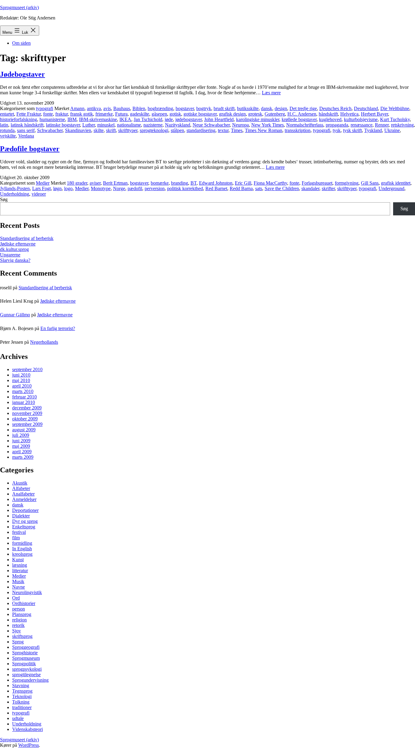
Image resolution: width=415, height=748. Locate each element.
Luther (88, 124)
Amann (77, 108)
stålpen (177, 130)
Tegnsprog (22, 691)
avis (107, 108)
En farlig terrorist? (57, 328)
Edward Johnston (215, 183)
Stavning (20, 685)
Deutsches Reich (335, 108)
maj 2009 (21, 446)
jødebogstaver (188, 119)
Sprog (18, 641)
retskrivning (402, 124)
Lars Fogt (41, 188)
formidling (22, 543)
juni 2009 (21, 440)
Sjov (16, 630)
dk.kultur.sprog (14, 249)
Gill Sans (370, 183)
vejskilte (8, 135)
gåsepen (159, 114)
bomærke (160, 183)
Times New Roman (263, 130)
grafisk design (232, 114)
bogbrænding (160, 108)
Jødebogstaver (22, 74)
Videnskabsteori (27, 729)
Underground (391, 188)
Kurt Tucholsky (395, 119)
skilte (99, 130)
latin (4, 124)
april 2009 (22, 451)
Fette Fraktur (28, 114)
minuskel (106, 124)
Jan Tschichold (148, 119)
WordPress (28, 745)
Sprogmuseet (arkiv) (19, 7)
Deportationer (25, 510)
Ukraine (392, 130)
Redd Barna (241, 188)
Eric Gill (243, 183)
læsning (19, 565)
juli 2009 (20, 435)
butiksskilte (248, 108)
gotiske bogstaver (200, 114)
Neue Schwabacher (211, 124)
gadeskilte (139, 114)
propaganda (337, 124)
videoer (39, 194)
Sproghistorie (25, 652)
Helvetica (349, 114)
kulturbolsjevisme (361, 119)
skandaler (310, 188)
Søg (4, 199)
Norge (119, 188)
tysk (337, 130)
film (16, 537)
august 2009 (24, 429)
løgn (57, 188)
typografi (44, 108)
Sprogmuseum (26, 658)
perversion (155, 188)
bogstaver (185, 108)
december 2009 (27, 407)
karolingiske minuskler (257, 119)
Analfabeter (23, 493)
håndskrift (328, 114)
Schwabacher (50, 130)
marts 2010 (22, 391)
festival (19, 532)
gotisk (175, 114)
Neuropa (240, 124)
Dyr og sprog (25, 521)
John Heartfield (219, 119)
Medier (43, 183)
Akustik (19, 482)
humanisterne (52, 119)
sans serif (26, 130)
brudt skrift (224, 108)
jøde (169, 119)
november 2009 (27, 413)
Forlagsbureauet (317, 183)
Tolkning (20, 702)
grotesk (255, 114)
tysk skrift (352, 130)
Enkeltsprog (23, 526)
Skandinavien (78, 130)
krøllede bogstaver (299, 119)
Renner (382, 124)
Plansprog (21, 614)
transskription (297, 130)
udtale (18, 718)
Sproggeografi (25, 647)
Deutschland (366, 108)
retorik (18, 625)
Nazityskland (177, 124)
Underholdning (14, 194)
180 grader (77, 183)
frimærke (104, 114)
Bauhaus (121, 108)
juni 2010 (21, 374)
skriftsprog (22, 636)
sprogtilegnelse (26, 674)
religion (19, 619)
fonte (48, 114)
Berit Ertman (115, 183)
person (18, 608)
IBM (72, 119)
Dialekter (21, 515)
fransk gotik (81, 114)
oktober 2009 (25, 418)
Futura (121, 114)
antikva (94, 108)
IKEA (125, 119)
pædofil (135, 188)
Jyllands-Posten (15, 188)
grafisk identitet (395, 183)
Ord (16, 597)
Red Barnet (216, 188)
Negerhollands (44, 342)
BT (193, 183)
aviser (95, 183)
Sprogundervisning (30, 680)
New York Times (267, 124)
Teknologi (22, 696)
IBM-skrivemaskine (98, 119)
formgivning (346, 183)
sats (258, 188)
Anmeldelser (24, 499)
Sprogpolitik (24, 663)
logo (68, 188)
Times (236, 130)
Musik (18, 581)
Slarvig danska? (15, 260)
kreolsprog (22, 554)
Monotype (101, 188)
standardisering (201, 130)
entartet (7, 114)
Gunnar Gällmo (15, 314)
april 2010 (22, 385)
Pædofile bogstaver (30, 149)
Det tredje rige (303, 108)
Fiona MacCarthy (270, 183)
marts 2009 (22, 457)
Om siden (21, 43)
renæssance (361, 124)
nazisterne (153, 124)
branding (179, 183)
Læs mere (271, 92)
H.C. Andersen (301, 114)
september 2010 (27, 369)
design (281, 108)
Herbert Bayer (374, 114)
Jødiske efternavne (18, 243)
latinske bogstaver (63, 124)
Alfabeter (21, 488)
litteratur (20, 570)
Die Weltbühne (394, 108)
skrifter (328, 188)
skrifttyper (127, 130)
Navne (18, 587)
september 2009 (27, 424)
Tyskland (373, 130)
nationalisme (129, 124)
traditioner (22, 707)
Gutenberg (275, 114)
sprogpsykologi (27, 669)
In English (22, 548)
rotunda (7, 130)
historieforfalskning (18, 119)
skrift (111, 130)
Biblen (138, 108)
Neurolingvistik (27, 592)
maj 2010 (21, 380)
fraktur (61, 114)
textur (223, 130)
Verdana (26, 135)
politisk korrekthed (185, 188)
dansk (266, 108)
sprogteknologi (154, 130)
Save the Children (282, 188)
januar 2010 (23, 402)
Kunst (18, 559)
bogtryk (203, 108)
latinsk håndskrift (27, 124)
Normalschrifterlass (304, 124)
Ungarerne (10, 254)
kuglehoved (330, 119)
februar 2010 (24, 396)
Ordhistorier (23, 603)
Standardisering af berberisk (26, 238)
